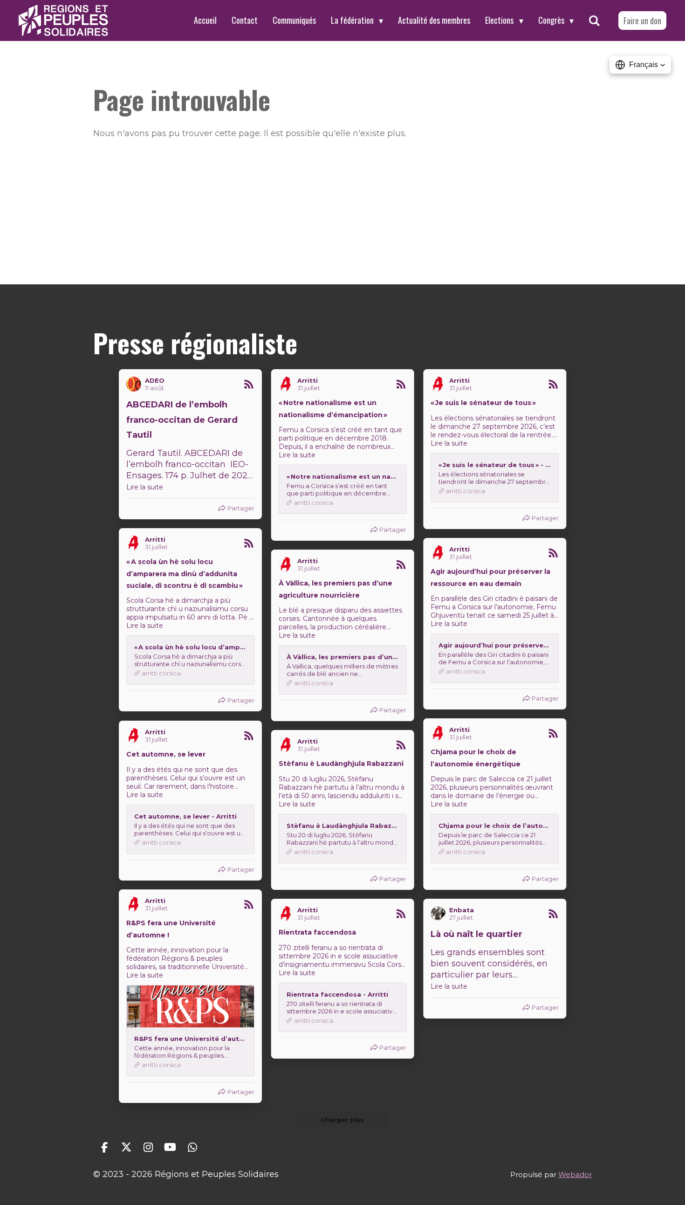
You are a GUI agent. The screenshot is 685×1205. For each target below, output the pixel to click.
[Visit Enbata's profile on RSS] (440, 913)
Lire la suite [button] (144, 487)
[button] (640, 65)
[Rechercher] (594, 20)
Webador (575, 1174)
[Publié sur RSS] (248, 384)
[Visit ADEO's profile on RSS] (135, 384)
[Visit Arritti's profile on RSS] (288, 384)
